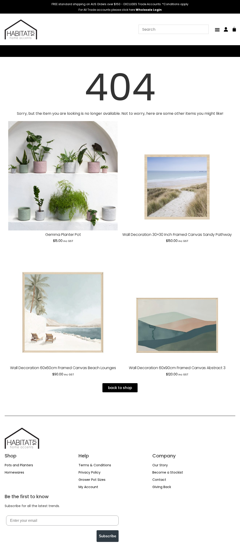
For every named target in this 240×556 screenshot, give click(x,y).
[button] (217, 29)
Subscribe (107, 536)
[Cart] (234, 29)
